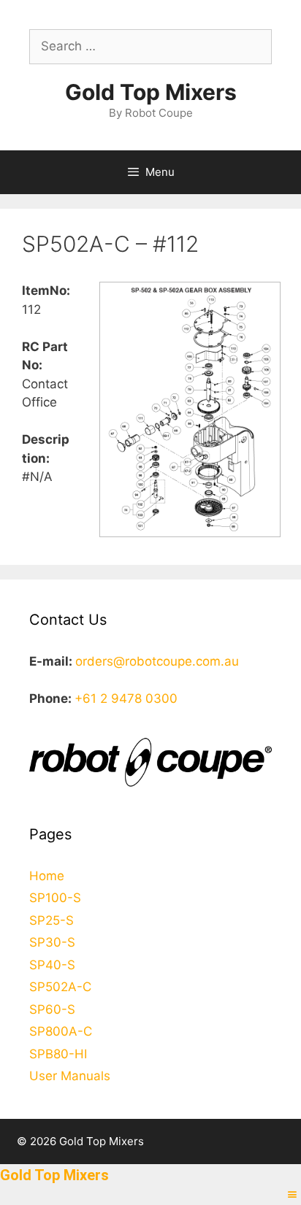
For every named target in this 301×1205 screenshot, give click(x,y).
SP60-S (52, 1009)
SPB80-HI (58, 1054)
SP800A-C (60, 1031)
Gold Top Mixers (151, 92)
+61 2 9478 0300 (126, 698)
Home (46, 876)
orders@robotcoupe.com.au (157, 661)
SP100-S (55, 897)
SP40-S (52, 965)
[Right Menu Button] (292, 1194)
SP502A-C (60, 986)
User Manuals (69, 1076)
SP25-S (51, 920)
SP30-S (52, 942)
